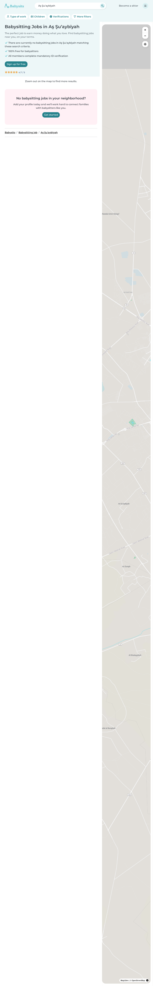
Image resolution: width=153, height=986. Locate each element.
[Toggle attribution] (147, 980)
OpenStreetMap (138, 980)
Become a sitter (128, 5)
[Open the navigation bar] (145, 6)
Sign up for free (16, 64)
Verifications (60, 16)
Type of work (18, 16)
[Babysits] (14, 5)
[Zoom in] (145, 30)
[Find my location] (145, 44)
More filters (83, 16)
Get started (51, 114)
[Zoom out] (145, 36)
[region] (126, 504)
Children (39, 16)
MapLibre (124, 980)
